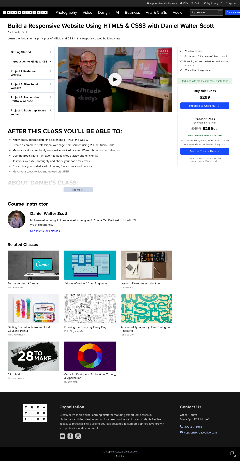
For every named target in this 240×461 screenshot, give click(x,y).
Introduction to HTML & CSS (29, 61)
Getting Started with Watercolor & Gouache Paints (29, 329)
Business (132, 12)
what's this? (222, 80)
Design (104, 12)
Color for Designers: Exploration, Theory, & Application (90, 376)
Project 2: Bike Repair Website (25, 86)
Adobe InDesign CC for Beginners (86, 283)
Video (87, 12)
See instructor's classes (45, 231)
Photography (66, 12)
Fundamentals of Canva (23, 283)
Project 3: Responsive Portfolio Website (25, 99)
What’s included (212, 161)
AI (117, 12)
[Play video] (115, 79)
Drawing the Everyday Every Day (85, 327)
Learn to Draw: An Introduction (140, 283)
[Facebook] (70, 436)
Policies (120, 456)
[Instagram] (78, 436)
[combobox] (206, 12)
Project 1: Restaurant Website (24, 73)
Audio (177, 12)
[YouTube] (62, 436)
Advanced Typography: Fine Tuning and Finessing (146, 329)
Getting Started (21, 52)
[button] (232, 453)
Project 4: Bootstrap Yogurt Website (28, 112)
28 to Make (15, 374)
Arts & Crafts (156, 12)
